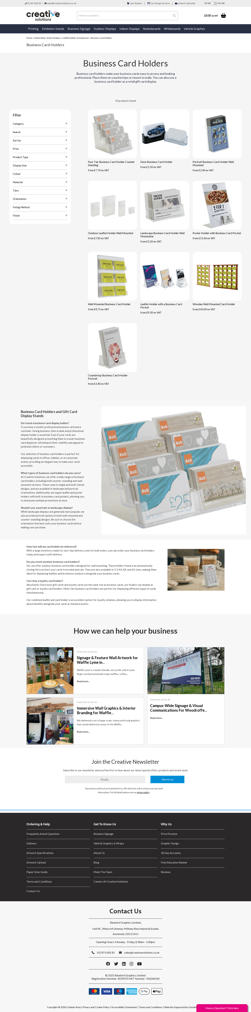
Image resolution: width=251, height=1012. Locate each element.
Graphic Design (170, 843)
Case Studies (135, 3)
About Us (99, 852)
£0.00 (211, 15)
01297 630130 (34, 3)
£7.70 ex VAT (98, 170)
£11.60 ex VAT (204, 238)
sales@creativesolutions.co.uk (61, 3)
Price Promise (169, 833)
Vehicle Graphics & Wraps (109, 843)
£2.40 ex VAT (203, 170)
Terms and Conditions (39, 881)
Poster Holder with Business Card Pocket (217, 233)
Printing (33, 29)
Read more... (83, 681)
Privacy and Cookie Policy (95, 1007)
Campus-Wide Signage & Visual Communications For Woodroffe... (178, 707)
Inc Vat (221, 3)
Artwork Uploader (186, 3)
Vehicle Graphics (194, 29)
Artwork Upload (36, 862)
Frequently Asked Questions (43, 833)
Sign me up (167, 779)
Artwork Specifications (40, 852)
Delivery (31, 843)
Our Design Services (160, 3)
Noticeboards (152, 29)
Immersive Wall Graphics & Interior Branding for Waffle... (106, 710)
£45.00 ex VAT (204, 309)
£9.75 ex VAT (98, 309)
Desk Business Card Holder (156, 161)
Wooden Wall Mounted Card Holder (214, 304)
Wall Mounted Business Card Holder (109, 304)
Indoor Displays (130, 29)
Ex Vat (207, 3)
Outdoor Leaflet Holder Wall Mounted (110, 233)
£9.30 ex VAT (151, 312)
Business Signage (79, 29)
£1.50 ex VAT (151, 166)
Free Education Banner (174, 862)
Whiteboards (172, 29)
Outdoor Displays (105, 29)
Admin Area (74, 1007)
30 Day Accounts (171, 852)
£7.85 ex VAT (98, 238)
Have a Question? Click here (222, 1008)
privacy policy (143, 792)
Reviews (166, 871)
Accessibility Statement (124, 1007)
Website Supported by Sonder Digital (184, 1007)
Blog (96, 862)
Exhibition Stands (53, 29)
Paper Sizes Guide (36, 871)
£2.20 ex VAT (151, 241)
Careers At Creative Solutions (111, 881)
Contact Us (33, 891)
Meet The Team (103, 871)
